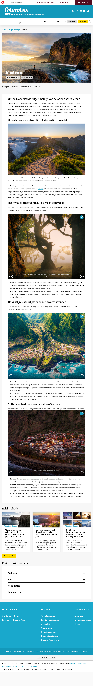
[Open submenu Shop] (66, 21)
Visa (10, 579)
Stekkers (12, 573)
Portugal (17, 30)
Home (4, 30)
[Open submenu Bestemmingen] (13, 21)
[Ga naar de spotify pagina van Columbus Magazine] (88, 11)
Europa (10, 30)
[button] (83, 2)
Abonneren (83, 21)
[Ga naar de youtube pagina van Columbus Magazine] (84, 11)
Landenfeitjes (15, 592)
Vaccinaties (14, 585)
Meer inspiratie (9, 556)
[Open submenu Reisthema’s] (45, 21)
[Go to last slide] (11, 276)
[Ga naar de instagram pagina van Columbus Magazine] (77, 11)
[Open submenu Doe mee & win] (58, 21)
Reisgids (5, 87)
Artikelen (14, 87)
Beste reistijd (25, 87)
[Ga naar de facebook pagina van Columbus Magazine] (73, 11)
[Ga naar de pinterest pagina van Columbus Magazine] (81, 11)
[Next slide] (82, 276)
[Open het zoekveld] (90, 21)
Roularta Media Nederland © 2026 (47, 658)
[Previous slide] (11, 375)
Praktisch (36, 87)
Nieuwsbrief (72, 21)
